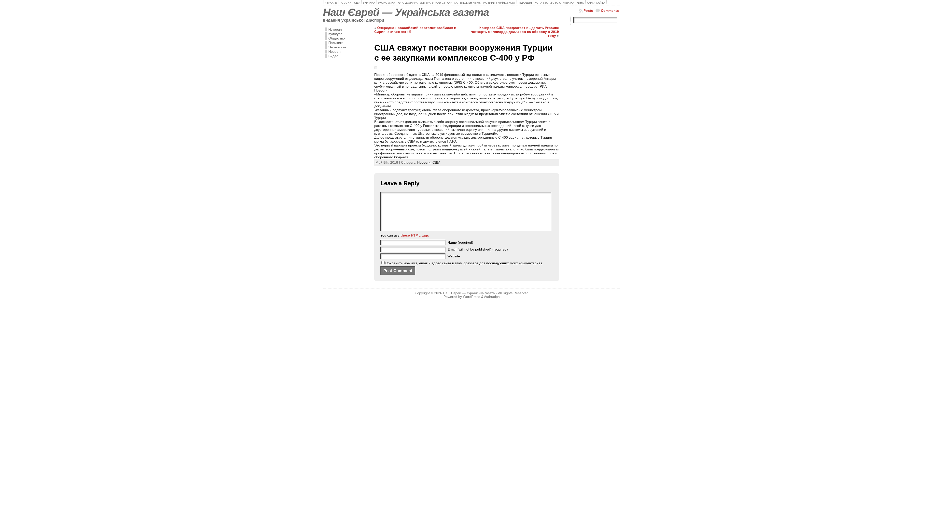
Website (453, 256)
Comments (610, 11)
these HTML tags (415, 235)
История (335, 29)
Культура (335, 34)
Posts (588, 11)
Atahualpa (492, 297)
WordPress (471, 297)
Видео (333, 56)
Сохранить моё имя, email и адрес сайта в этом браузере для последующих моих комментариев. (464, 263)
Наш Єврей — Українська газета (406, 12)
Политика (336, 43)
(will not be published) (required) (477, 249)
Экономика (337, 47)
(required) (460, 242)
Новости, (424, 162)
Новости (335, 51)
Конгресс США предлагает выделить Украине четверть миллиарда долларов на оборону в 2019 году (515, 32)
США (436, 162)
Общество (336, 38)
